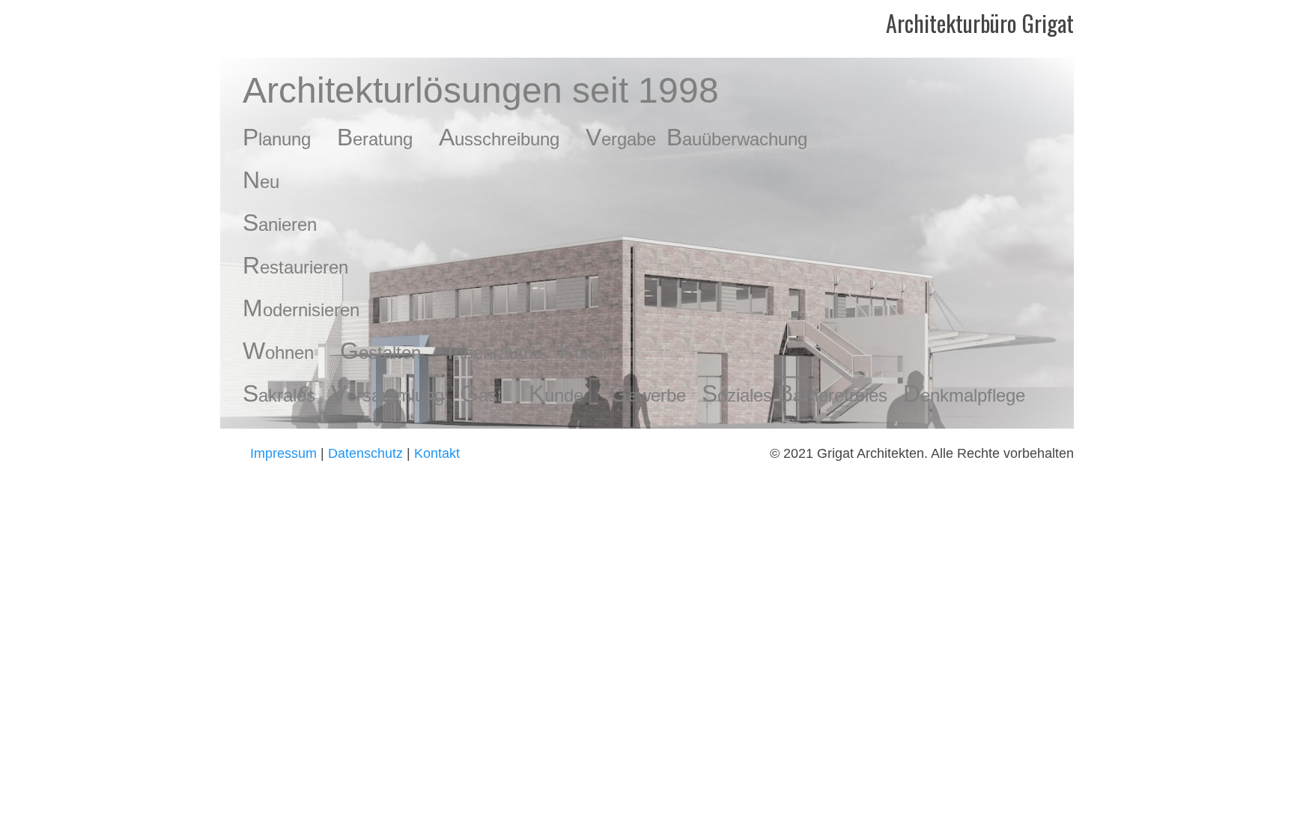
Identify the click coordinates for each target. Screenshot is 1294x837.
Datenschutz (367, 453)
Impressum (283, 453)
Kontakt (437, 453)
